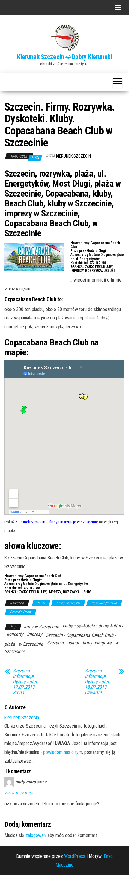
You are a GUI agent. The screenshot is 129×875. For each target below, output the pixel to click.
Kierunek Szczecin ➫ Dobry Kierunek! (64, 57)
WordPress (74, 856)
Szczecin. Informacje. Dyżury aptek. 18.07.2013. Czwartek (98, 681)
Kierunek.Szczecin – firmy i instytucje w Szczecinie (57, 521)
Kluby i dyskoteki (68, 603)
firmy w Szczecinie (41, 627)
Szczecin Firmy (20, 612)
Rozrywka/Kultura (104, 603)
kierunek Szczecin (73, 156)
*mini (41, 603)
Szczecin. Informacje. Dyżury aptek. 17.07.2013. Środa (26, 681)
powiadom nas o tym (62, 752)
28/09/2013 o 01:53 (18, 793)
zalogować (36, 835)
